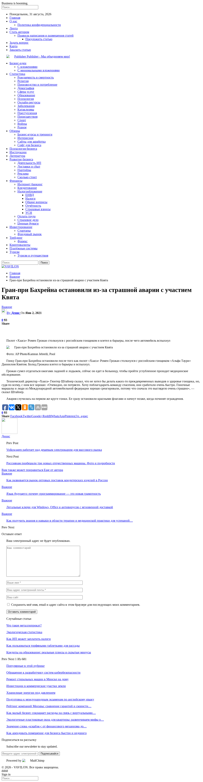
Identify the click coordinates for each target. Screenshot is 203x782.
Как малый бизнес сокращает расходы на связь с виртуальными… (51, 713)
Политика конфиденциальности (39, 25)
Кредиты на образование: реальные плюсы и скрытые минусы (48, 652)
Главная (15, 17)
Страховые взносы (38, 209)
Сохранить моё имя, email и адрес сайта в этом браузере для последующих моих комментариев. (75, 604)
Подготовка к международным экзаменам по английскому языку (50, 699)
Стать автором (19, 32)
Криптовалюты (20, 244)
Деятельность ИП (29, 163)
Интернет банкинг (30, 184)
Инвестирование (21, 227)
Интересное (25, 138)
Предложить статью (38, 39)
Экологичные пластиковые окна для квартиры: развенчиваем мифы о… (55, 719)
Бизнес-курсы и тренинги (34, 134)
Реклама (23, 173)
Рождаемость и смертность (35, 77)
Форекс (22, 241)
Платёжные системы (23, 248)
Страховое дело (27, 220)
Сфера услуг (25, 91)
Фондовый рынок (29, 234)
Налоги (30, 198)
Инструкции (18, 152)
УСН (28, 212)
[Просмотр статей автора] (9, 432)
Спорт (21, 120)
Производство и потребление (37, 84)
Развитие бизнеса (21, 159)
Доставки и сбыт (28, 166)
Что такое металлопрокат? (24, 625)
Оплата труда (26, 216)
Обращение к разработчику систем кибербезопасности (43, 672)
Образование (26, 95)
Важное (7, 307)
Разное (22, 127)
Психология (25, 98)
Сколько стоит (27, 177)
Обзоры (15, 131)
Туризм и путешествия (32, 255)
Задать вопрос (19, 42)
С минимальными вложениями (38, 70)
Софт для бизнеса (29, 145)
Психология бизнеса (23, 148)
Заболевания (25, 106)
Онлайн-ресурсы (28, 102)
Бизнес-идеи (18, 63)
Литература (17, 155)
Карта (13, 46)
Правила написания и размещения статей (45, 35)
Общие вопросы (36, 202)
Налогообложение (29, 191)
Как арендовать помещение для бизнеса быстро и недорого (46, 733)
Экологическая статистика (24, 632)
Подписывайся (49, 753)
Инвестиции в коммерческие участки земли (36, 686)
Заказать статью (20, 49)
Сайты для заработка (31, 141)
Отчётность (33, 205)
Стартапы (24, 230)
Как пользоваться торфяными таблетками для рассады (43, 645)
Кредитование (27, 188)
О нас (13, 21)
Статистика (17, 74)
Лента (14, 28)
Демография (25, 88)
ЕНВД (29, 195)
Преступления (27, 113)
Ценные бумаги (28, 223)
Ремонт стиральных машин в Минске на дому (37, 679)
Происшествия (27, 116)
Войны (22, 123)
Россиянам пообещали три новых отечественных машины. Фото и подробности (60, 463)
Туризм (14, 252)
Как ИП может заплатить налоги (28, 639)
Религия (23, 81)
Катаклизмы (25, 109)
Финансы (16, 180)
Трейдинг (16, 237)
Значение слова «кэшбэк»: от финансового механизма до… (46, 726)
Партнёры (24, 170)
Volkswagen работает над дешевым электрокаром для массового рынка (54, 449)
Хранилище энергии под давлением (30, 692)
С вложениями (27, 66)
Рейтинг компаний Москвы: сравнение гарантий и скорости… (48, 706)
